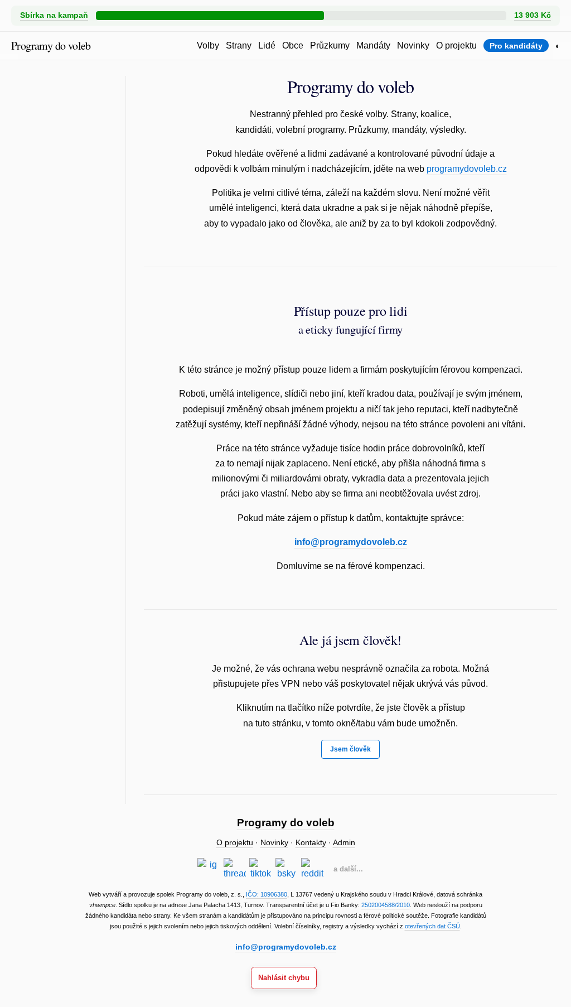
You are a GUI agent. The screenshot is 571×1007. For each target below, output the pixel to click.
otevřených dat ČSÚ (432, 926)
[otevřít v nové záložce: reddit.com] (312, 869)
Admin (344, 843)
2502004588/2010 (385, 905)
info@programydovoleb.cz (350, 542)
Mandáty (373, 45)
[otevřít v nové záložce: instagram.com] (208, 869)
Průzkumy (330, 45)
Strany (238, 45)
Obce (292, 45)
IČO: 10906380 (266, 894)
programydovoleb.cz (467, 169)
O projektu (456, 45)
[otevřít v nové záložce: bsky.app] (286, 869)
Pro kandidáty (516, 45)
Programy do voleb (51, 45)
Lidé (266, 45)
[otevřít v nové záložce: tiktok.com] (260, 869)
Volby (208, 45)
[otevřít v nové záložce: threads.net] (235, 869)
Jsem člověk (350, 749)
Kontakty (311, 843)
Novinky (413, 45)
